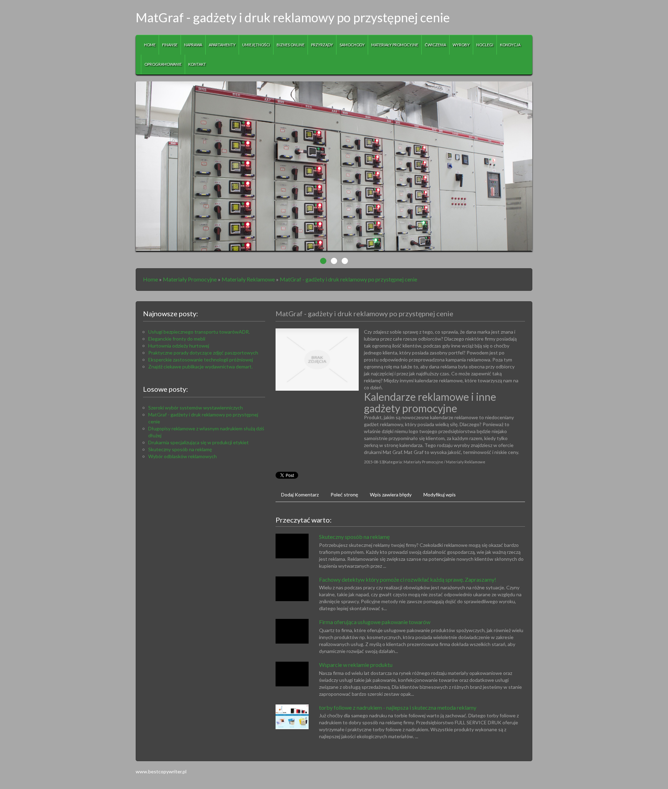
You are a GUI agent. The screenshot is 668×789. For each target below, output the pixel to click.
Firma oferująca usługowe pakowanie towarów (374, 622)
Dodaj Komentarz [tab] (300, 494)
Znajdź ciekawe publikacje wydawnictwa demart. (200, 366)
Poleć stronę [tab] (344, 494)
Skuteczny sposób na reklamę (180, 449)
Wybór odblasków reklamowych (182, 456)
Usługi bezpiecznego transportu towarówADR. (199, 332)
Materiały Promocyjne (190, 279)
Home (150, 279)
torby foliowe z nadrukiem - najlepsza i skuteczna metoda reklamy (397, 707)
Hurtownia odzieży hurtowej (178, 346)
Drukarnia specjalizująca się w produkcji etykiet (198, 442)
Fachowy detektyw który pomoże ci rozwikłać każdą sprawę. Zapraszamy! (407, 579)
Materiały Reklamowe (248, 279)
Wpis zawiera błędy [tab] (391, 494)
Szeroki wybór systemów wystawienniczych (195, 408)
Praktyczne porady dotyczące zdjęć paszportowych (203, 353)
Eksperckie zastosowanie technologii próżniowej (200, 359)
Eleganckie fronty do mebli (176, 339)
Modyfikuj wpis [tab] (439, 494)
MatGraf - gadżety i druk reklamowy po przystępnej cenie (348, 279)
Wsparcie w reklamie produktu (355, 664)
